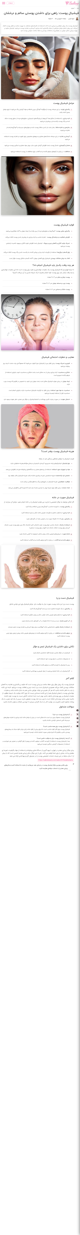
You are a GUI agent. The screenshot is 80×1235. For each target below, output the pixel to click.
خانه (78, 8)
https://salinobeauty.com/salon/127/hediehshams (55, 760)
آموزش (72, 8)
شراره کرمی (71, 19)
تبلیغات (10, 3)
